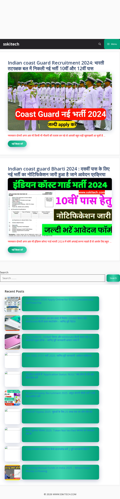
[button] (99, 44)
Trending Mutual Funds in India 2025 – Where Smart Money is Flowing (58, 469)
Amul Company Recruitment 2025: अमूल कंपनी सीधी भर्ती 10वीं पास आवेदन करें (60, 394)
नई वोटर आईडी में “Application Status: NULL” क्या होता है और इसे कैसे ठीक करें (60, 375)
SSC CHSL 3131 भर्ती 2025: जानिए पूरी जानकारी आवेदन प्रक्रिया (59, 355)
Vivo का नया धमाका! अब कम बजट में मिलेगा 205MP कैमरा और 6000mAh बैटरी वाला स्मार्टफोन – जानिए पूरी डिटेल (56, 319)
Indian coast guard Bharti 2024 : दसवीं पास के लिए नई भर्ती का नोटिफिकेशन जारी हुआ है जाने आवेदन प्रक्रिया (59, 172)
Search (4, 272)
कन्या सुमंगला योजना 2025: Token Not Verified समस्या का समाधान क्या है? (60, 432)
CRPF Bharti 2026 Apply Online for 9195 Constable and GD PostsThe (59, 301)
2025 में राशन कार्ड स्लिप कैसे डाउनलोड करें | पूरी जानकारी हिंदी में (57, 449)
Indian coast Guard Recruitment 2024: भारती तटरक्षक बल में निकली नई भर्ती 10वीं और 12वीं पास (56, 66)
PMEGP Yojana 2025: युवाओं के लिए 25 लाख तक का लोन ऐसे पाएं (59, 411)
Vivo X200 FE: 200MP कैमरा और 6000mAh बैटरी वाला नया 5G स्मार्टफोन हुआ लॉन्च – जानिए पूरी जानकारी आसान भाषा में (59, 338)
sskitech (11, 44)
